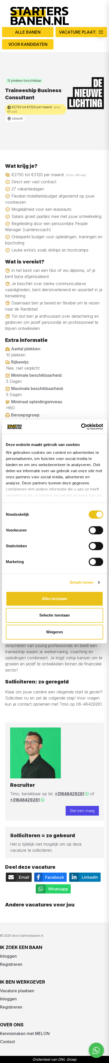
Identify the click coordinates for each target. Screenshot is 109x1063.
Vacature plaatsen (81, 32)
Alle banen (28, 32)
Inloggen (8, 956)
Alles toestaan (54, 598)
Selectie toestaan (54, 615)
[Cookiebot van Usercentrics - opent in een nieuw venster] (81, 426)
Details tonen (81, 582)
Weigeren (54, 632)
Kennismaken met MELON (25, 1033)
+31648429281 (69, 793)
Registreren (11, 964)
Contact (7, 1041)
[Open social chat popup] (96, 1050)
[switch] (96, 530)
